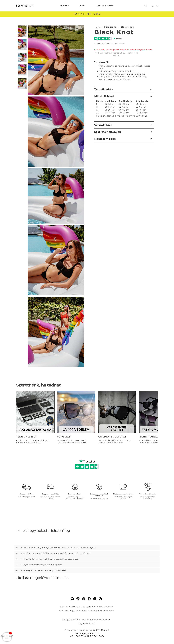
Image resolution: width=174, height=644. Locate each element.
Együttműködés (78, 610)
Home (97, 27)
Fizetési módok (105, 138)
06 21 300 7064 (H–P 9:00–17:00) (87, 636)
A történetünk (95, 610)
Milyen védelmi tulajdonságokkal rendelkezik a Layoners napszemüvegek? (58, 547)
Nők (82, 6)
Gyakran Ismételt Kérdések (99, 607)
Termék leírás (103, 89)
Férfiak (64, 6)
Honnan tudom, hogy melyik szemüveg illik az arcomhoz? (50, 559)
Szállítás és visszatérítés (72, 607)
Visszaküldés (103, 125)
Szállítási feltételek (107, 131)
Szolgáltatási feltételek (74, 620)
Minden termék (105, 6)
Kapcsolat (64, 610)
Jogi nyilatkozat (86, 623)
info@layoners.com (88, 633)
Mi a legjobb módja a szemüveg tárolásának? (43, 570)
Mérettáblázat (104, 96)
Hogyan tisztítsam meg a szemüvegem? (41, 565)
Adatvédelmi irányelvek (98, 620)
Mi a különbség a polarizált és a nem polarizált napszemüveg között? (56, 553)
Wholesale (108, 610)
